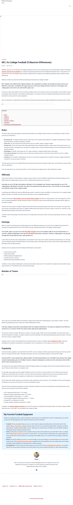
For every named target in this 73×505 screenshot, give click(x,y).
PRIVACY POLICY (37, 486)
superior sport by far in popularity (11, 71)
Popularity (7, 122)
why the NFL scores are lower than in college (26, 198)
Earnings (6, 119)
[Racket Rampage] (8, 6)
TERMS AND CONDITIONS (25, 486)
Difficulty (6, 117)
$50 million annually (30, 231)
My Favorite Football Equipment (12, 124)
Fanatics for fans (56, 341)
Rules (5, 115)
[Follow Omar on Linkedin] (36, 470)
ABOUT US (5, 486)
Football (4, 59)
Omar (4, 65)
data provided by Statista (17, 406)
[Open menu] (70, 6)
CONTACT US (13, 486)
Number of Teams (9, 120)
